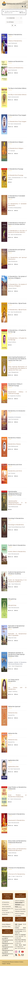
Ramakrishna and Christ (15, 464)
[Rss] (19, 955)
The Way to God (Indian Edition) (17, 88)
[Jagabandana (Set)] (4, 769)
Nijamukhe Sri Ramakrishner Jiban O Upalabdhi (16, 626)
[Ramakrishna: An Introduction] (4, 420)
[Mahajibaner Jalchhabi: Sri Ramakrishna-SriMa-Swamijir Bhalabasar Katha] (4, 662)
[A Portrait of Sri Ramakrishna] (4, 877)
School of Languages (19, 913)
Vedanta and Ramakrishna (15, 61)
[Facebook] (19, 952)
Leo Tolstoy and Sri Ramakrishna (13, 680)
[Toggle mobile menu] (25, 6)
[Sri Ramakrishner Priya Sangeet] (4, 124)
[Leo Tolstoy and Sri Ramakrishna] (4, 689)
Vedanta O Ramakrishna (15, 34)
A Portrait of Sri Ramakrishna (16, 868)
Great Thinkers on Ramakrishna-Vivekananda (17, 788)
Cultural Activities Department (18, 903)
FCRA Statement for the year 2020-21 (7, 937)
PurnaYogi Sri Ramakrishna (16, 518)
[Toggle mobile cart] (22, 6)
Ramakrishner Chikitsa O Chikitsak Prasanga (15, 384)
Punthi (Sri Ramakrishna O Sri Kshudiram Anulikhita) (16, 573)
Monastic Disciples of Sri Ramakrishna (7, 909)
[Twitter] (16, 955)
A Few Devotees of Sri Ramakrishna (7, 913)
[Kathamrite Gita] (4, 743)
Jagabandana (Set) (13, 760)
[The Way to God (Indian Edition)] (4, 97)
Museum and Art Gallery (20, 909)
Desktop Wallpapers (6, 924)
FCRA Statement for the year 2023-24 (7, 947)
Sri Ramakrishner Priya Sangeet (17, 115)
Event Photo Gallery (6, 926)
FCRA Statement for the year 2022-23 (7, 944)
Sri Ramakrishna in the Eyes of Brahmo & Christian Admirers (16, 223)
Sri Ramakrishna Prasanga (15, 169)
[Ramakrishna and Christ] (4, 474)
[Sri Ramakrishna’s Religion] (4, 151)
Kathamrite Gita (12, 733)
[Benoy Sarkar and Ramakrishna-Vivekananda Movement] (4, 850)
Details (16, 46)
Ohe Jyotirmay (12, 599)
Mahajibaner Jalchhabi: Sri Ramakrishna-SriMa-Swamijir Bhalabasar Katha (16, 654)
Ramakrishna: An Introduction (16, 411)
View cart (23, 12)
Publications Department (20, 911)
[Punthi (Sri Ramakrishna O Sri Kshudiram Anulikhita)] (4, 581)
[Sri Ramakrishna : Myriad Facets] (4, 312)
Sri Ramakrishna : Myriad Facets (17, 303)
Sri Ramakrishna (5, 902)
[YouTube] (22, 952)
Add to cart (11, 46)
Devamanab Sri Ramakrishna (16, 814)
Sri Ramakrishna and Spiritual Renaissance (16, 250)
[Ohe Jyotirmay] (4, 608)
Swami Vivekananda (6, 906)
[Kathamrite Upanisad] (4, 716)
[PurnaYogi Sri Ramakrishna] (4, 527)
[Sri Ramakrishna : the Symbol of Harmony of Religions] (4, 286)
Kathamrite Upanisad (14, 706)
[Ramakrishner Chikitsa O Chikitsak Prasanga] (4, 393)
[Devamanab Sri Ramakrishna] (4, 823)
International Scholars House (19, 905)
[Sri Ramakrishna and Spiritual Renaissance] (4, 259)
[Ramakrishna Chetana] (4, 447)
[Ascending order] (21, 18)
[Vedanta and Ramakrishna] (4, 71)
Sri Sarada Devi (5, 904)
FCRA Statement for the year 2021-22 (7, 941)
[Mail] (22, 955)
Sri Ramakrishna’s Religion (15, 142)
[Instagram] (16, 952)
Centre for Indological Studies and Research (20, 901)
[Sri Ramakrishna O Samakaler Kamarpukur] (4, 205)
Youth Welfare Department (18, 916)
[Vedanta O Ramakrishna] (4, 44)
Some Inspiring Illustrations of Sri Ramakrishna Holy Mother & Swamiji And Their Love (17, 358)
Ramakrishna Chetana (14, 438)
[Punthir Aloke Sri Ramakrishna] (4, 554)
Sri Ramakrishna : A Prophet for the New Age (17, 331)
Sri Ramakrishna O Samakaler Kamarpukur (16, 196)
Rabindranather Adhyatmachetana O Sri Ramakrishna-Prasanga (15, 493)
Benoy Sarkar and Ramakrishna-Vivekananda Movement (17, 841)
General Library (18, 907)
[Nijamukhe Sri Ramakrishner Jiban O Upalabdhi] (4, 635)
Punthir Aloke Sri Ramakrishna (16, 545)
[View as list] (15, 25)
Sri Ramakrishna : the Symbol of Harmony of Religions (17, 277)
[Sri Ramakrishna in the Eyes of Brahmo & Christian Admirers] (4, 232)
